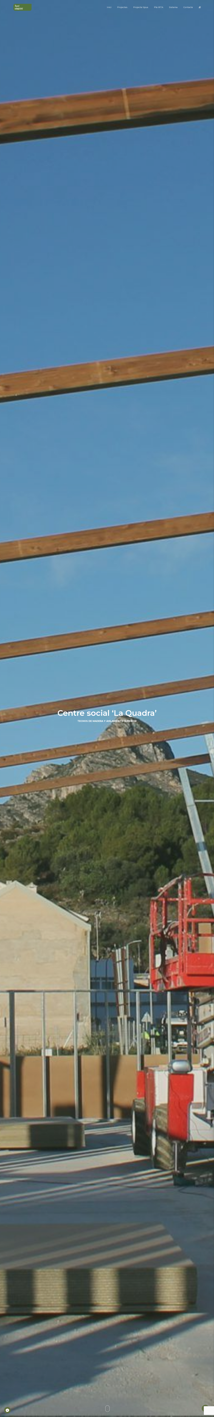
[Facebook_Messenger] (7, 1410)
